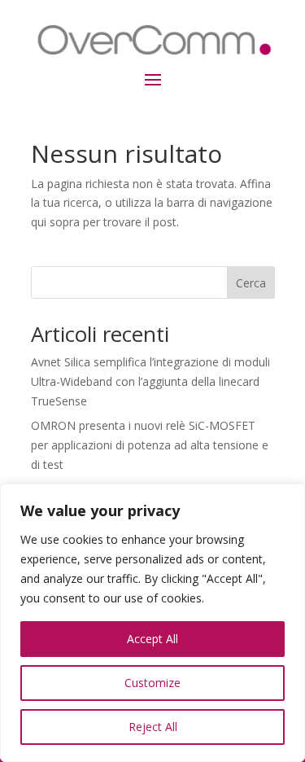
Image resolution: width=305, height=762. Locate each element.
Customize (152, 682)
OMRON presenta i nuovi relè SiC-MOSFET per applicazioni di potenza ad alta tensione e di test (149, 445)
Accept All (152, 638)
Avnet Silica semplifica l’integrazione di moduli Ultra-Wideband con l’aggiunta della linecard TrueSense (150, 381)
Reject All (153, 726)
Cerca (251, 283)
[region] (152, 623)
